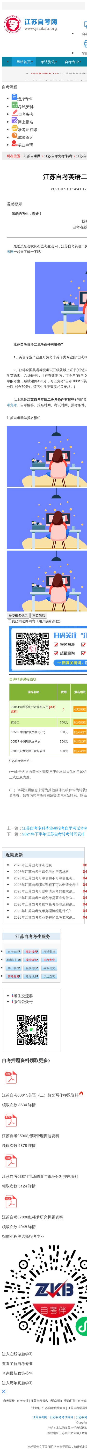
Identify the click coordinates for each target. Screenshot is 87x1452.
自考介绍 (13, 951)
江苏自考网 (32, 155)
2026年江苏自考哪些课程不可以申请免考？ (46, 884)
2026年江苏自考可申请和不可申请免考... (44, 878)
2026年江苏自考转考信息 (33, 864)
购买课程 (80, 722)
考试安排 (26, 106)
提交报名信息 (18, 615)
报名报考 (31, 951)
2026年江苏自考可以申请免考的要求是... (44, 891)
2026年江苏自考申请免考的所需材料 (41, 871)
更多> (45, 1060)
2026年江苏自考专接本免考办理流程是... (44, 904)
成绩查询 (25, 137)
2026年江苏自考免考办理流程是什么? (42, 910)
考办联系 (31, 976)
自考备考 (26, 114)
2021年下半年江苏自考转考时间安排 (53, 834)
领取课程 (80, 709)
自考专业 (72, 61)
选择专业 (25, 98)
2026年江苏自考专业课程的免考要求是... (44, 917)
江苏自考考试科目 (61, 1417)
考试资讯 (48, 61)
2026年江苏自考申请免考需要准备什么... (44, 897)
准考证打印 (27, 129)
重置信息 (38, 615)
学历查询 (49, 976)
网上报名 (25, 122)
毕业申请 (25, 144)
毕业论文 (49, 968)
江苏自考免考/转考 (58, 155)
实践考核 (31, 968)
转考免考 (13, 976)
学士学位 (13, 968)
